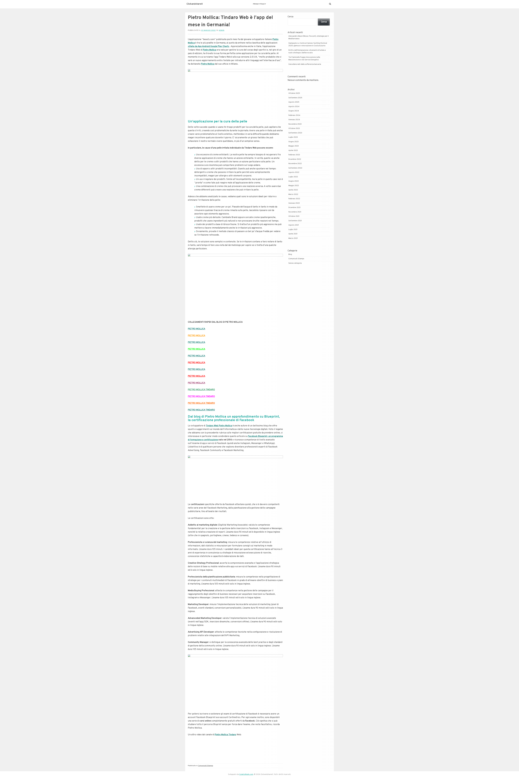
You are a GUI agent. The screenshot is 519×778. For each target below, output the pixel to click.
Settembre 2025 (295, 98)
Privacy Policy (259, 4)
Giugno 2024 (293, 111)
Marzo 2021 (293, 238)
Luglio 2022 (293, 177)
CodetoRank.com (246, 774)
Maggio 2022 (293, 186)
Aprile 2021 (292, 234)
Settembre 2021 (295, 221)
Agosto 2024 (293, 107)
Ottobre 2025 (294, 93)
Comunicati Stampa (205, 766)
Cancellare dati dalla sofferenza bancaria (304, 64)
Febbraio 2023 (294, 155)
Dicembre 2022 (294, 159)
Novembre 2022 (295, 164)
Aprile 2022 (293, 190)
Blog (290, 254)
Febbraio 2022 (294, 199)
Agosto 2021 (293, 225)
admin (221, 30)
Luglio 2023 (293, 137)
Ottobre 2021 (294, 216)
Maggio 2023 (293, 146)
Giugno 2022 (293, 181)
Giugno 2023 (293, 142)
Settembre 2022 (295, 168)
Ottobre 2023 (294, 128)
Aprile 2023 (293, 150)
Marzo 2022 (293, 194)
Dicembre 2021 (294, 207)
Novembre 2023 (295, 124)
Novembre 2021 (294, 212)
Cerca (290, 16)
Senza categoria (295, 263)
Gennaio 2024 (294, 120)
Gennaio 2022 (294, 203)
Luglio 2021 (292, 230)
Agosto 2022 (293, 172)
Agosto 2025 (293, 102)
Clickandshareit (195, 4)
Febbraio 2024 (294, 115)
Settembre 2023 (295, 133)
